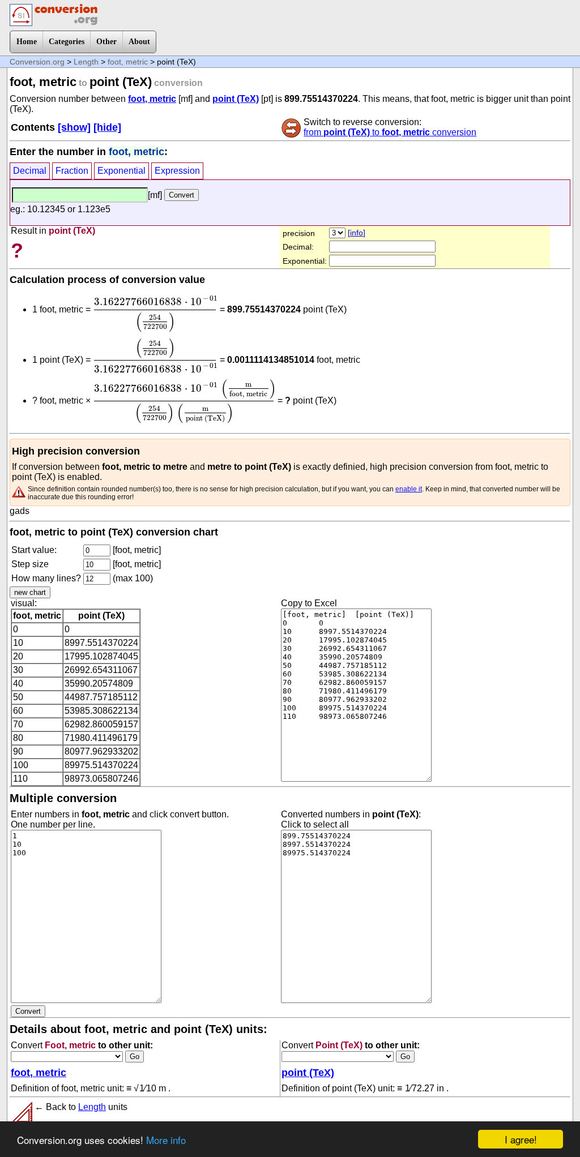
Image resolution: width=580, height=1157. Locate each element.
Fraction (72, 170)
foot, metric (128, 61)
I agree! (521, 1139)
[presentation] (155, 314)
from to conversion (390, 132)
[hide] (107, 127)
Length (86, 61)
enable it (408, 489)
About (139, 41)
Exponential (121, 170)
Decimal (29, 170)
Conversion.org (37, 61)
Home (26, 41)
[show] (74, 127)
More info (166, 1140)
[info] (356, 232)
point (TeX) (235, 99)
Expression (177, 170)
